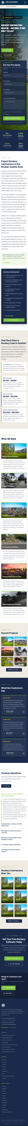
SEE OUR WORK (8, 55)
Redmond (4, 1105)
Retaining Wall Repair (7, 1038)
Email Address (6, 89)
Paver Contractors (6, 1047)
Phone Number (7, 81)
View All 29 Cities (13, 921)
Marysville (4, 1103)
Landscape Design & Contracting (9, 1045)
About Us (4, 1060)
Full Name (5, 72)
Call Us (7, 786)
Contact (4, 1078)
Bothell (3, 1091)
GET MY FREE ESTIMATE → (14, 118)
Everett (4, 1096)
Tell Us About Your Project (9, 98)
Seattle (4, 1107)
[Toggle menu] (25, 2)
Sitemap (21, 1123)
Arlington (4, 1086)
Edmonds (4, 1093)
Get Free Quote (7, 993)
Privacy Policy (7, 1123)
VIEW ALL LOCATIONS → (7, 1112)
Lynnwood (4, 1100)
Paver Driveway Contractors (8, 1049)
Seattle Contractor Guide (8, 1076)
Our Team (4, 1062)
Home (2, 6)
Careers (4, 1069)
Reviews (4, 1067)
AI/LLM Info (4, 1071)
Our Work (4, 1064)
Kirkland (4, 1098)
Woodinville (5, 1110)
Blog (3, 1074)
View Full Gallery (13, 670)
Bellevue (4, 1089)
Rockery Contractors (7, 1040)
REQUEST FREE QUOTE (13, 958)
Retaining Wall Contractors (8, 1035)
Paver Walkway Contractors (8, 1051)
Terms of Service (15, 1123)
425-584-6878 (9, 988)
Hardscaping (5, 1042)
